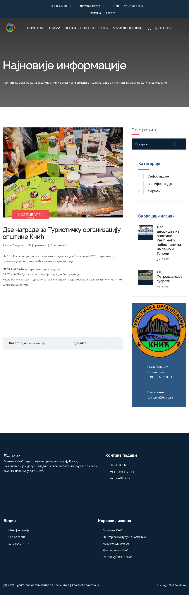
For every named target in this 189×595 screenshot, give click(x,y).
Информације (37, 245)
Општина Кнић (112, 530)
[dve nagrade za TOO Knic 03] (103, 312)
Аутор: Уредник (13, 245)
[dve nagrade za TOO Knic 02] (63, 312)
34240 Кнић (118, 465)
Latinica (110, 13)
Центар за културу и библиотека (125, 537)
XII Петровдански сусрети (169, 276)
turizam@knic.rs (160, 397)
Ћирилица (94, 13)
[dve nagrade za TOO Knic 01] (23, 312)
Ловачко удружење (116, 543)
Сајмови (154, 191)
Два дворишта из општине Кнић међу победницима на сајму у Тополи (169, 240)
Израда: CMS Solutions (171, 585)
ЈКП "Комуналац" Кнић (117, 557)
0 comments (58, 245)
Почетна (35, 28)
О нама (53, 28)
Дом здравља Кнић (115, 550)
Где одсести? (159, 28)
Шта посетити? (94, 28)
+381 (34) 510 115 (160, 377)
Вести (70, 28)
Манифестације (127, 28)
